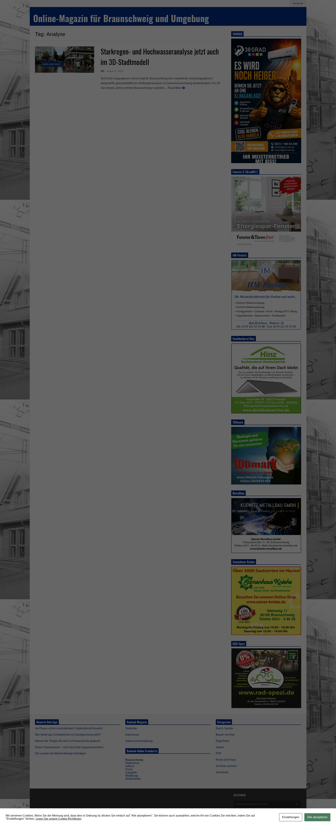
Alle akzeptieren (317, 817)
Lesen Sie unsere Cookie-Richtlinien (58, 818)
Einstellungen (290, 817)
